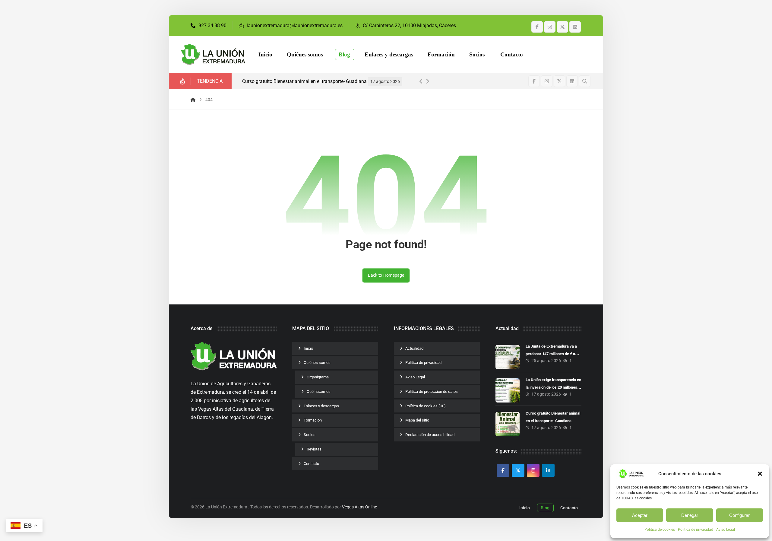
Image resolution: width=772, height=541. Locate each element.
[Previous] (421, 81)
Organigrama (318, 377)
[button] (760, 474)
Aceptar (639, 515)
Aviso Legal (725, 529)
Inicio (308, 348)
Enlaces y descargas (321, 406)
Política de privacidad (695, 529)
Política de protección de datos (431, 391)
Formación (313, 420)
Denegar (689, 515)
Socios (309, 434)
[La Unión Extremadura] (213, 54)
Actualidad (414, 348)
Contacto (311, 463)
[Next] (427, 81)
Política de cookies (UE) (425, 406)
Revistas (314, 449)
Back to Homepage (386, 275)
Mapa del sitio (417, 420)
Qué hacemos (319, 391)
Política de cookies (659, 529)
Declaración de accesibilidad (429, 434)
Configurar (739, 515)
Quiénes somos (317, 362)
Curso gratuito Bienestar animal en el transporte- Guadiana (304, 81)
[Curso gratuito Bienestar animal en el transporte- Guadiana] (507, 424)
